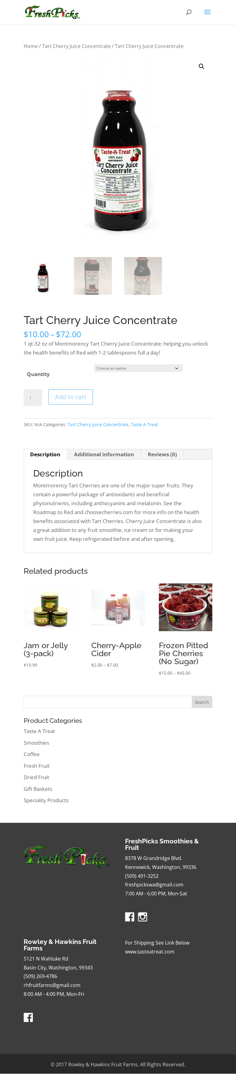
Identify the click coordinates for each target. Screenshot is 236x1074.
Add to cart (70, 397)
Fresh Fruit (36, 765)
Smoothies (36, 742)
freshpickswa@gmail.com (154, 884)
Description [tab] (45, 454)
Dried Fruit (36, 777)
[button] (201, 66)
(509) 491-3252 (142, 876)
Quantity (38, 374)
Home (31, 46)
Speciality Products (46, 800)
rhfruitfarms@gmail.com (52, 985)
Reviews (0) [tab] (162, 454)
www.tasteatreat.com (150, 951)
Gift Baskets (38, 788)
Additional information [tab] (104, 454)
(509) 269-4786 (40, 976)
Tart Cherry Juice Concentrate (76, 46)
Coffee (32, 754)
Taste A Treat (144, 424)
